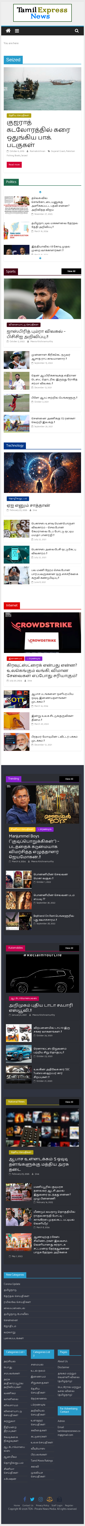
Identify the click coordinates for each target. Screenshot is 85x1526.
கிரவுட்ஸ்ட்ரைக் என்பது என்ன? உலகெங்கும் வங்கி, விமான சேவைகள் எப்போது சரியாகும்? (42, 670)
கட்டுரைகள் (39, 1437)
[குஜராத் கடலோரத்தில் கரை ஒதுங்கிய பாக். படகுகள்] (42, 69)
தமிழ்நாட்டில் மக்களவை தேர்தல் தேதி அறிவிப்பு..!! (54, 225)
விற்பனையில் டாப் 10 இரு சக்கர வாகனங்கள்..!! (52, 1030)
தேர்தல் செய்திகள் (16, 1296)
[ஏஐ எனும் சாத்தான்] (42, 454)
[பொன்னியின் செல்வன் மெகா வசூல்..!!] (19, 872)
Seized (24, 155)
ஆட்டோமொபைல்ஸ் (24, 998)
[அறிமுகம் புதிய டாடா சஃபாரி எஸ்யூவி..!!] (42, 956)
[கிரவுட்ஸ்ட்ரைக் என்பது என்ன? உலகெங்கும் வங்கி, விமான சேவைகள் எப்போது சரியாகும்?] (42, 614)
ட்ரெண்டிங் (33, 658)
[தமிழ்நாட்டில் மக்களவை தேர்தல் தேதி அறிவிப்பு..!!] (16, 223)
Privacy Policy (42, 1505)
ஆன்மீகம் (10, 1457)
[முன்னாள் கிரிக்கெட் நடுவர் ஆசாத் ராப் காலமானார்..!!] (16, 353)
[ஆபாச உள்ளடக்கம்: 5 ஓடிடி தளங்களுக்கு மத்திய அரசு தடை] (42, 1110)
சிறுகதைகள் (40, 1383)
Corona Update (12, 1284)
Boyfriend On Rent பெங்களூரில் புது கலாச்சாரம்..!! (54, 918)
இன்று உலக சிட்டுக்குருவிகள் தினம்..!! (52, 718)
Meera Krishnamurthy (41, 341)
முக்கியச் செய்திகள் (38, 1475)
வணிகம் (10, 1393)
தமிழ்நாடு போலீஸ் (16, 1314)
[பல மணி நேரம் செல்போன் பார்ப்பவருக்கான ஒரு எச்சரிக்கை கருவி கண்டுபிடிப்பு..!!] (16, 568)
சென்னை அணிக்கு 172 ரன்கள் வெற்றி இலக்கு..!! (53, 420)
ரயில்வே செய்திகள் (17, 1302)
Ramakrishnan (38, 151)
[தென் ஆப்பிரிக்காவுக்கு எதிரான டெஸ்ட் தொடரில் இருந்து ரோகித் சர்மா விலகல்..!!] (16, 374)
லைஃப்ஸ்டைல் (14, 1308)
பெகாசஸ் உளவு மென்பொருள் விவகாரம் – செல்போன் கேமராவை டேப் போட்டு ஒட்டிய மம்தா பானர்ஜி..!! (53, 529)
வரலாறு (9, 1332)
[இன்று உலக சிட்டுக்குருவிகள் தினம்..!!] (16, 714)
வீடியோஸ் (38, 1449)
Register (69, 1505)
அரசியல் (10, 1361)
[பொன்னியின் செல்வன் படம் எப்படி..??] (19, 893)
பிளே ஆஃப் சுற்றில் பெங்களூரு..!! (54, 398)
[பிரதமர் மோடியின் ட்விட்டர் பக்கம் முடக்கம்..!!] (16, 735)
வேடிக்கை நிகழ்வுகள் (11, 1439)
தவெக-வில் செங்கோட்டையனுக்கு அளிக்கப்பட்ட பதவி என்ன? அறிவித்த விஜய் (50, 204)
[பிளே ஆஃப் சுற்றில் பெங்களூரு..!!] (16, 396)
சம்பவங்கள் (12, 1374)
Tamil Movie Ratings (42, 1461)
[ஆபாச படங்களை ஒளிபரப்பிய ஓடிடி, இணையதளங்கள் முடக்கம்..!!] (16, 692)
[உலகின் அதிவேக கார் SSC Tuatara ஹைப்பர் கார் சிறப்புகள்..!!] (19, 1067)
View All (71, 271)
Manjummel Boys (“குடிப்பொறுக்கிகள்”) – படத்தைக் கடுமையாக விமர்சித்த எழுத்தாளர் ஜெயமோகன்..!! (34, 847)
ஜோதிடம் (10, 1326)
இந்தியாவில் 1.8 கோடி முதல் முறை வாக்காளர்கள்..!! (50, 248)
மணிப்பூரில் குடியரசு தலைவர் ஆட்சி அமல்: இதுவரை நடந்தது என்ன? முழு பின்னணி (52, 1193)
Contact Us (28, 1505)
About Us (63, 1361)
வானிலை (11, 1399)
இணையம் (15, 658)
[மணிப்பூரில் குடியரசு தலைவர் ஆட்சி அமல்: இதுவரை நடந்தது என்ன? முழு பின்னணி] (19, 1185)
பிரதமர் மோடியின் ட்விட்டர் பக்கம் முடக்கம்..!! (54, 739)
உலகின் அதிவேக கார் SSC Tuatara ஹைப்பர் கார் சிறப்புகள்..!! (52, 1073)
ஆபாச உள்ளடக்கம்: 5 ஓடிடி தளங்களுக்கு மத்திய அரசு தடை (39, 1164)
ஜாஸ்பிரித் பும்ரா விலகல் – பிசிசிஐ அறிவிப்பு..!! (36, 334)
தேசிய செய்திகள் (19, 115)
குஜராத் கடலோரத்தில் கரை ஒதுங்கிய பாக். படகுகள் (38, 133)
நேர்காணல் (39, 1399)
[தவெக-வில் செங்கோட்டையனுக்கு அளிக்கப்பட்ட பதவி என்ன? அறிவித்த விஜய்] (16, 198)
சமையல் (37, 1365)
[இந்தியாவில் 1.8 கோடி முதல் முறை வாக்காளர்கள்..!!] (16, 247)
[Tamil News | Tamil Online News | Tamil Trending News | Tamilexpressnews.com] (8, 31)
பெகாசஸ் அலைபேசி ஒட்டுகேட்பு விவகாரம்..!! (53, 551)
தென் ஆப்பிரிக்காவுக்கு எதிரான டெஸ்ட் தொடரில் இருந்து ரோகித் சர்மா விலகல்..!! (54, 379)
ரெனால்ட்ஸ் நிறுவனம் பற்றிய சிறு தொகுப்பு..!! (50, 1051)
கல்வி (35, 1467)
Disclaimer (63, 1367)
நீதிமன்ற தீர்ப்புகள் (10, 1429)
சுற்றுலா (9, 1421)
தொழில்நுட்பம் (18, 498)
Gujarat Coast (58, 151)
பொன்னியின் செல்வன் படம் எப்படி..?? (54, 897)
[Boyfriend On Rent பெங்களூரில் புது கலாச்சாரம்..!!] (19, 914)
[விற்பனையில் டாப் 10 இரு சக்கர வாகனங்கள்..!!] (19, 1026)
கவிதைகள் (39, 1430)
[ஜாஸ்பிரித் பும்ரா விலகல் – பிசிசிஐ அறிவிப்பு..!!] (42, 280)
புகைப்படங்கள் (14, 1338)
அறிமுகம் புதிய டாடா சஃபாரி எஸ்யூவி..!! (41, 1008)
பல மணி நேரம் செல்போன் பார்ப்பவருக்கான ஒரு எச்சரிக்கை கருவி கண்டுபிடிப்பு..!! (54, 574)
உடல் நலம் (38, 1371)
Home (17, 1505)
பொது (8, 1367)
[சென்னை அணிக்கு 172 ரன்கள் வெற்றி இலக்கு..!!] (16, 417)
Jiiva (35, 510)
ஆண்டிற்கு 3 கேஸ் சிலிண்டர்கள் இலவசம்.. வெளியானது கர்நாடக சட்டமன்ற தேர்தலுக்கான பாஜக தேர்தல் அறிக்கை (51, 1245)
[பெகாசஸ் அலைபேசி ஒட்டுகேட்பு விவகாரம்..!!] (16, 548)
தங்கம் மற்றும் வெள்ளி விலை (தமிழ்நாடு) (69, 1377)
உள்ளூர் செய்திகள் (38, 1423)
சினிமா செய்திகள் (22, 829)
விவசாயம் (11, 1405)
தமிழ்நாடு (10, 1290)
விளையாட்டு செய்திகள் (24, 325)
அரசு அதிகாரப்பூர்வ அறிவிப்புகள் (13, 1383)
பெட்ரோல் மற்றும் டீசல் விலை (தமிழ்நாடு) (69, 1391)
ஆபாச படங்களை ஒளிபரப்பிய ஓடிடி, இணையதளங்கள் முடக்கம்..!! (52, 698)
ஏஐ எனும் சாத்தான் (28, 505)
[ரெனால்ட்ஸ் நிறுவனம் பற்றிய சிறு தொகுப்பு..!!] (19, 1047)
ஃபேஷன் (10, 1479)
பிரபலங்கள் (39, 1455)
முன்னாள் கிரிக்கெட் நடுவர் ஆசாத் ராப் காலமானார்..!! (50, 357)
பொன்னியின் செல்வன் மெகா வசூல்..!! (51, 876)
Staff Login (57, 1505)
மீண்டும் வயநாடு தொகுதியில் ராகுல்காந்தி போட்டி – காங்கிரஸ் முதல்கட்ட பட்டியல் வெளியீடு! (54, 1218)
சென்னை (11, 1320)
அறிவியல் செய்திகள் (38, 1413)
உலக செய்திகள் (42, 1443)
